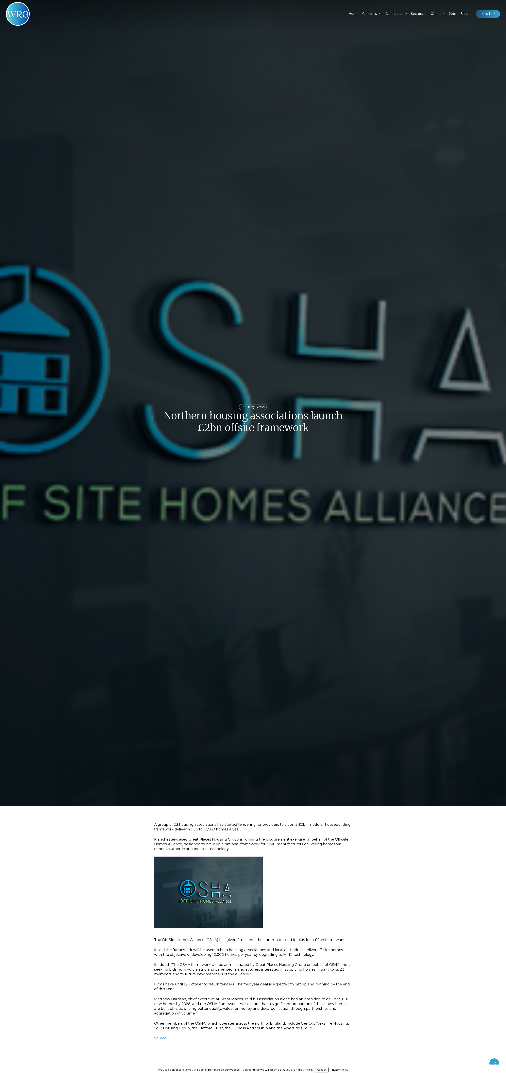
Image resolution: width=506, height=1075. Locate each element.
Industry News (252, 407)
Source (160, 1038)
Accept (321, 1069)
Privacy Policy (339, 1069)
